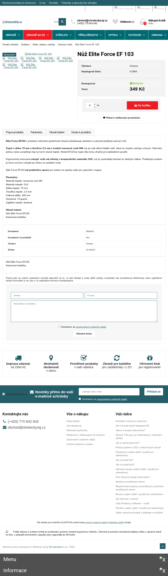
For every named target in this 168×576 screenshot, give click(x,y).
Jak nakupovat (74, 425)
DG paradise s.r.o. (58, 547)
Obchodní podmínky (76, 430)
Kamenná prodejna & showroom (19, 2)
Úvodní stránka (10, 44)
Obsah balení (56, 132)
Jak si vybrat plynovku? (128, 442)
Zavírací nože (65, 44)
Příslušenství (88, 35)
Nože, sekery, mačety (44, 44)
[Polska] (159, 9)
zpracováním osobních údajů (91, 327)
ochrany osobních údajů (96, 522)
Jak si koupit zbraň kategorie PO (132, 425)
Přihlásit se (154, 391)
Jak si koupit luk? (124, 460)
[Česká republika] (124, 9)
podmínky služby (116, 522)
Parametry (36, 132)
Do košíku (144, 105)
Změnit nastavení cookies (79, 444)
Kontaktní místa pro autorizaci (131, 421)
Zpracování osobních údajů (80, 439)
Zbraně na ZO (36, 35)
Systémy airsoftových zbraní (130, 481)
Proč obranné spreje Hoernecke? (133, 477)
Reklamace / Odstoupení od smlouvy (85, 435)
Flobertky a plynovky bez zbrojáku (79, 2)
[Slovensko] (144, 9)
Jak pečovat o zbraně (127, 498)
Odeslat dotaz (84, 333)
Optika (113, 35)
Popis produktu (14, 132)
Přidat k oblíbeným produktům (123, 117)
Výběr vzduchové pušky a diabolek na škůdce (139, 512)
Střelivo (62, 35)
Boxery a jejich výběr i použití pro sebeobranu (139, 494)
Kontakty (53, 2)
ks (98, 105)
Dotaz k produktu (81, 132)
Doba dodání (73, 421)
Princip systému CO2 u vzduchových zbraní (138, 447)
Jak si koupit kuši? (125, 464)
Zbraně (11, 35)
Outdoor (134, 35)
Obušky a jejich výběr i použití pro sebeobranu (140, 508)
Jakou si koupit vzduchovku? (130, 430)
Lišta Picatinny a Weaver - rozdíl (132, 503)
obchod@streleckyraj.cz (27, 427)
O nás (42, 2)
